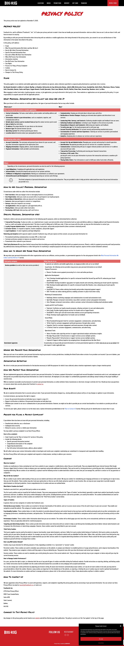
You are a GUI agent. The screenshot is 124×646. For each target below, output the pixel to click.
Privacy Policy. (57, 643)
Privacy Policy (101, 642)
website (37, 618)
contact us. (40, 384)
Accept (101, 639)
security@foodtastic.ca (26, 585)
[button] (120, 626)
